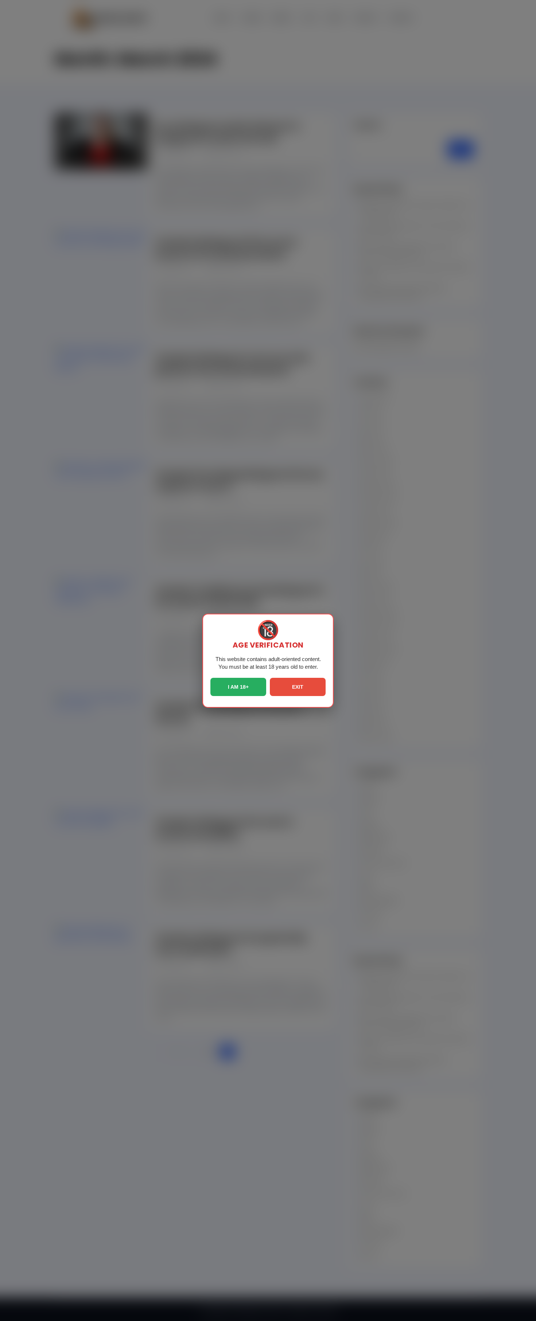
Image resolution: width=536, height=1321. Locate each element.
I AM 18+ (238, 687)
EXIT (297, 687)
